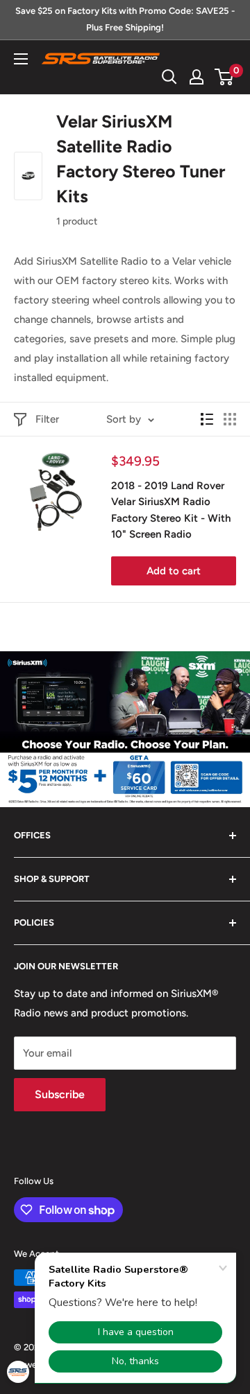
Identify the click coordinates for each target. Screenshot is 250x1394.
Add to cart (174, 571)
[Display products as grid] (230, 419)
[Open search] (169, 77)
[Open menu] (21, 58)
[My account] (196, 77)
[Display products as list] (207, 419)
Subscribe (60, 1094)
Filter (47, 419)
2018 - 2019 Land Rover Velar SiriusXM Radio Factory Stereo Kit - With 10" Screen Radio (171, 509)
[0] (224, 77)
